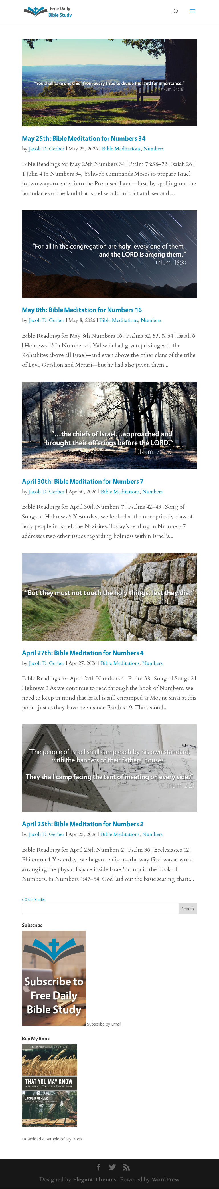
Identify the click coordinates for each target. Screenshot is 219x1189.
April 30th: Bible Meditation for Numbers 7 (83, 481)
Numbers (153, 148)
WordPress (165, 1179)
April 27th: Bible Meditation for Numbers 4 (83, 653)
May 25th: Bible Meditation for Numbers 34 (84, 138)
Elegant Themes (94, 1179)
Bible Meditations (121, 148)
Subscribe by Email (104, 1024)
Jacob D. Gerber (46, 148)
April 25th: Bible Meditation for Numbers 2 (83, 824)
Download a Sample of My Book (52, 1139)
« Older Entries (33, 899)
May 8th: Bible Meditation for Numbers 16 (82, 310)
